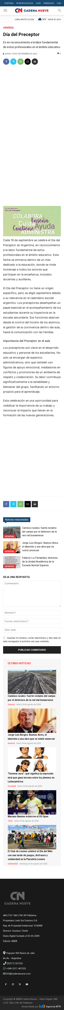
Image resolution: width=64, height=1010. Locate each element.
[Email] (28, 61)
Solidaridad (13, 864)
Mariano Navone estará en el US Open (28, 816)
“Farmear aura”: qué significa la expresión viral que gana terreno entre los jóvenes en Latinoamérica (31, 777)
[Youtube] (27, 984)
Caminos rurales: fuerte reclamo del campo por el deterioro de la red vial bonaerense (39, 531)
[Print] (35, 61)
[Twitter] (13, 61)
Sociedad (12, 786)
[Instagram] (13, 984)
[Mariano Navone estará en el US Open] (32, 802)
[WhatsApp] (20, 61)
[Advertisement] (32, 101)
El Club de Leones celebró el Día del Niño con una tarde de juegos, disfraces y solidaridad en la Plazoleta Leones (30, 855)
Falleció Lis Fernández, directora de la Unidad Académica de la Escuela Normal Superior (39, 561)
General (8, 27)
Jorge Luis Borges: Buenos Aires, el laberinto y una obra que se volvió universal (40, 546)
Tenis (10, 821)
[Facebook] (6, 61)
